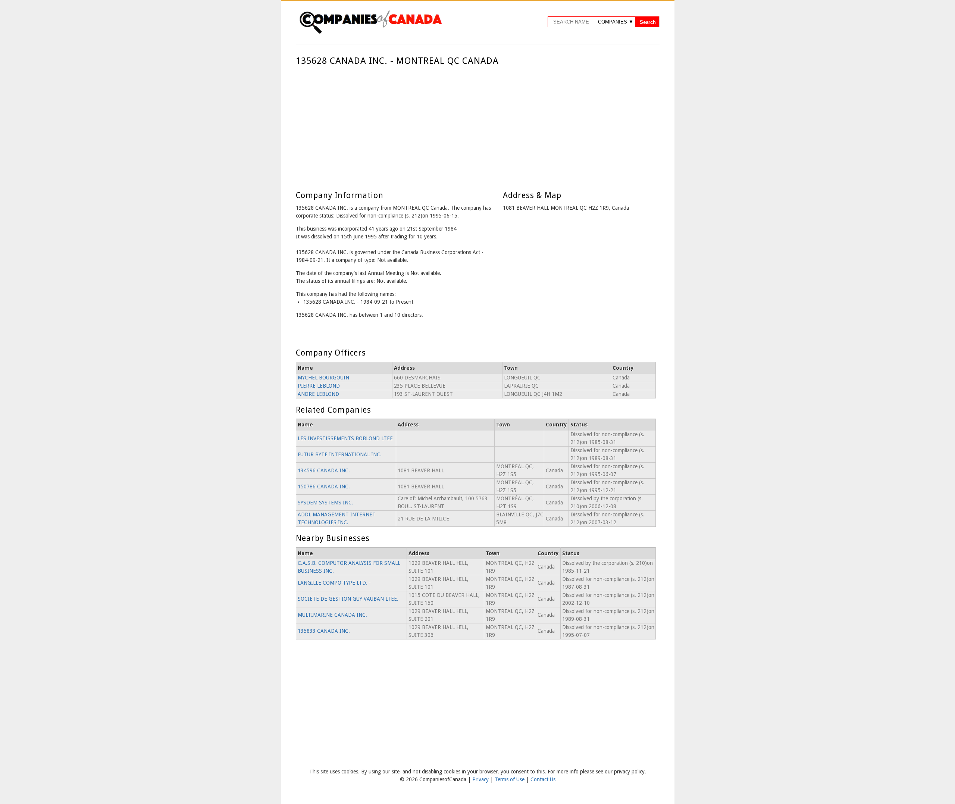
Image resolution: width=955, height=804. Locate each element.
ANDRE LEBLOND (318, 394)
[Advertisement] (476, 122)
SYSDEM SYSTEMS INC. (325, 503)
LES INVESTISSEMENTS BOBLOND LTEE (345, 438)
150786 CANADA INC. (324, 486)
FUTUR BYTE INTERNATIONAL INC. (340, 454)
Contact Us (542, 779)
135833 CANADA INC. (324, 631)
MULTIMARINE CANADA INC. (332, 615)
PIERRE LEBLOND (319, 386)
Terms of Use (510, 779)
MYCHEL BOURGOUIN (323, 378)
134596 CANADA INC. (324, 470)
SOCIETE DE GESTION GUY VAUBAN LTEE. (348, 599)
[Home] (370, 32)
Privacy (481, 779)
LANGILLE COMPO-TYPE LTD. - (334, 583)
